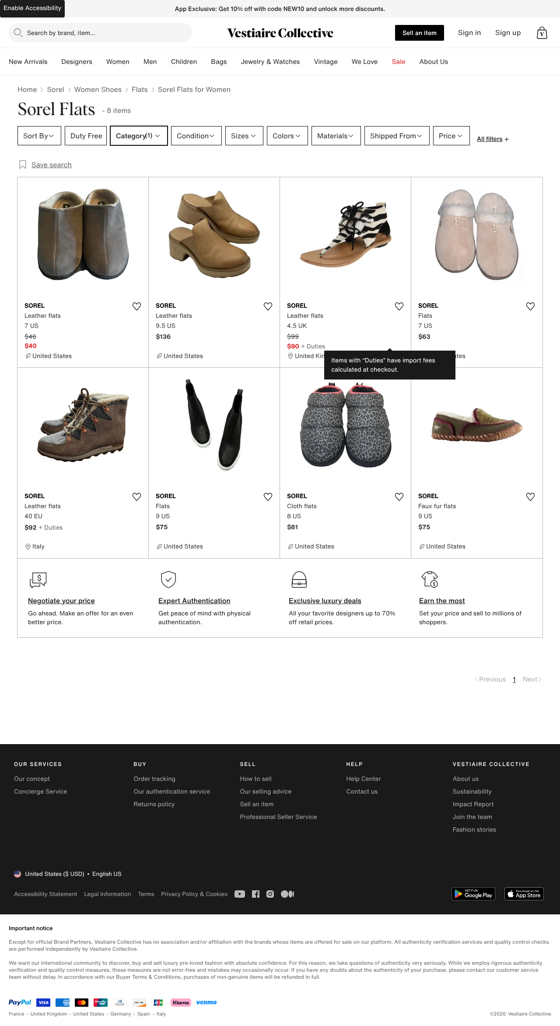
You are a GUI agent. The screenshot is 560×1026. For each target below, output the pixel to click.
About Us (434, 62)
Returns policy (154, 804)
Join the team (472, 817)
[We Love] (385, 61)
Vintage (325, 62)
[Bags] (233, 61)
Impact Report (473, 804)
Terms (146, 894)
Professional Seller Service (278, 817)
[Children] (203, 61)
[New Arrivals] (54, 61)
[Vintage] (344, 61)
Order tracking (154, 779)
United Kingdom (49, 1014)
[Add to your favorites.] (136, 306)
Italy (161, 1014)
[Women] (136, 61)
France (16, 1014)
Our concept (32, 779)
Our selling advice (265, 791)
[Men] (164, 61)
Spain (143, 1014)
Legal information (107, 894)
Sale (399, 62)
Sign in (469, 32)
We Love (365, 62)
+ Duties (313, 346)
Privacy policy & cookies (194, 894)
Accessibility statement (45, 894)
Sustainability (472, 791)
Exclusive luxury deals (325, 600)
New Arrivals (28, 62)
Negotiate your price (61, 600)
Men (150, 62)
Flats (140, 89)
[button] (542, 33)
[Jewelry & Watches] (306, 61)
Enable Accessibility (32, 8)
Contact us (362, 791)
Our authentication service (171, 791)
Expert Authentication (194, 600)
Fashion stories (474, 829)
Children (184, 62)
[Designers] (99, 61)
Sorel (55, 89)
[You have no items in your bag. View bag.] (542, 33)
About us (466, 779)
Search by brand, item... (61, 32)
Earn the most (442, 600)
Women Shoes (98, 89)
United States (89, 1014)
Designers (76, 62)
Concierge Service (40, 791)
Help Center (363, 779)
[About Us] (455, 61)
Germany (120, 1014)
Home (27, 89)
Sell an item (419, 32)
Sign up (508, 32)
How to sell (255, 779)
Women (118, 62)
